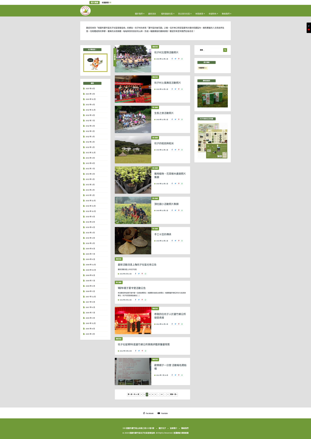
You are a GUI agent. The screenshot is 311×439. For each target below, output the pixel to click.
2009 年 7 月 (90, 254)
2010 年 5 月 (90, 233)
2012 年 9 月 (90, 115)
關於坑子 (162, 428)
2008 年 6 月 (90, 286)
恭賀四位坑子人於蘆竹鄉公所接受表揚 (170, 315)
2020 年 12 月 (91, 99)
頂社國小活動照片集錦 (166, 204)
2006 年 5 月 (90, 318)
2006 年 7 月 (90, 313)
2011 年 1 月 (90, 195)
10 (162, 394)
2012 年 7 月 (90, 121)
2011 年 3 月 (90, 185)
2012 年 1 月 (90, 147)
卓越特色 (212, 13)
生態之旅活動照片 (164, 113)
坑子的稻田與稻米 (164, 143)
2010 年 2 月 (90, 243)
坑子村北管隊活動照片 (166, 52)
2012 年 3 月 (90, 137)
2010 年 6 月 (90, 227)
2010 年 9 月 (90, 217)
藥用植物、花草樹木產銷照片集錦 (170, 175)
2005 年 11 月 (91, 323)
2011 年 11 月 (90, 153)
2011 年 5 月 (90, 179)
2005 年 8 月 (90, 329)
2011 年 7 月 (90, 169)
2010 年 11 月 (91, 206)
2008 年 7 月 (90, 281)
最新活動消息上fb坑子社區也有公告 (137, 264)
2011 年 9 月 (90, 158)
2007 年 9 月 (90, 302)
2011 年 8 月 (90, 163)
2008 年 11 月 (91, 265)
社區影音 (106, 3)
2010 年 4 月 (90, 238)
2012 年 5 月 (90, 131)
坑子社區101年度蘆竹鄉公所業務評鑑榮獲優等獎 (144, 344)
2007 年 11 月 (91, 297)
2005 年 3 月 (90, 334)
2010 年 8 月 (90, 222)
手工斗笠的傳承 (162, 234)
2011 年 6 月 (90, 174)
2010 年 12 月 (91, 201)
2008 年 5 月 (90, 291)
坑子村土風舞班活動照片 (167, 82)
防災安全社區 (184, 13)
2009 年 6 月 (90, 259)
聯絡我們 (226, 13)
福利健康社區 (167, 13)
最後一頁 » (173, 394)
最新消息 (152, 13)
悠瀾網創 (177, 433)
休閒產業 (199, 13)
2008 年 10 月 (91, 270)
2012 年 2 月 (90, 142)
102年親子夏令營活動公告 (132, 288)
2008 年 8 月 (90, 275)
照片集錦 (155, 107)
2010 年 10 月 (91, 211)
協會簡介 (173, 428)
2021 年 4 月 (90, 94)
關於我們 (139, 13)
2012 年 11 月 (90, 110)
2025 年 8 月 (90, 89)
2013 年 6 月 (90, 105)
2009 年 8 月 (90, 249)
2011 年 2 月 (90, 190)
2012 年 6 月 (90, 126)
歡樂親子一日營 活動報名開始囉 (170, 366)
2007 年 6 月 (90, 307)
